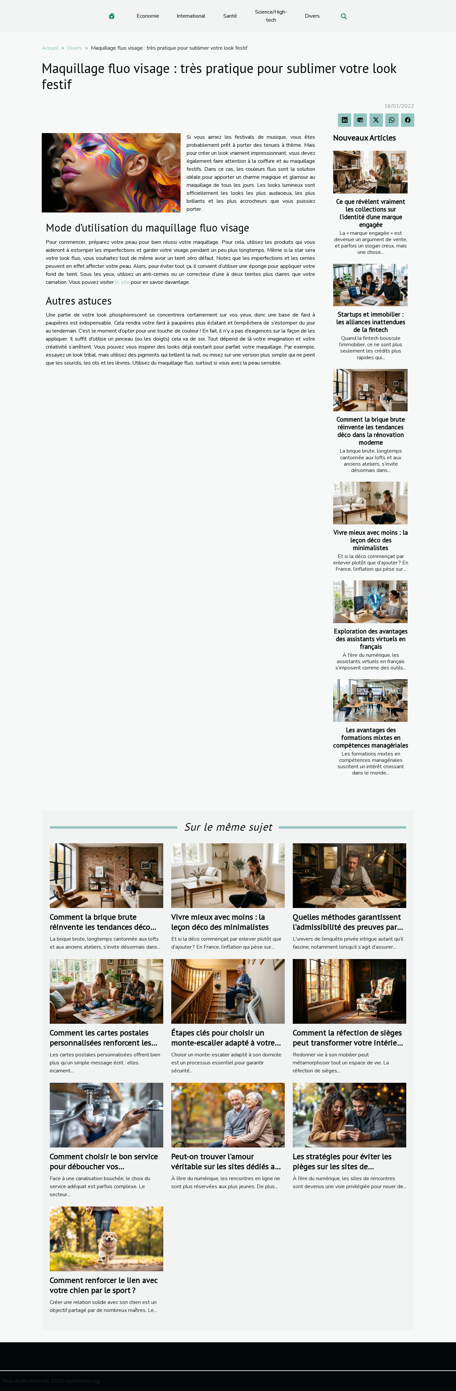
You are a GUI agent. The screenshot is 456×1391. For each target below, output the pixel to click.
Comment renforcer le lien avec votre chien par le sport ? (104, 1285)
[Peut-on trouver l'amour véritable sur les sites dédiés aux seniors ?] (228, 1114)
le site (122, 282)
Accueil (50, 48)
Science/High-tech (271, 16)
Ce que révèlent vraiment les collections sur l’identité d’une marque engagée (370, 212)
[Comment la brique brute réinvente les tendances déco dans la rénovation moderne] (370, 390)
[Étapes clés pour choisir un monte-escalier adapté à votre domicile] (228, 991)
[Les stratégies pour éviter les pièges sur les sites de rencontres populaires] (349, 1114)
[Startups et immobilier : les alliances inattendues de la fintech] (370, 285)
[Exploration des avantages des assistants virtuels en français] (370, 601)
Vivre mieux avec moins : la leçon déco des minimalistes (370, 540)
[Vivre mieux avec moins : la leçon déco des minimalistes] (370, 503)
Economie (148, 16)
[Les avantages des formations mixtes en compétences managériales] (370, 700)
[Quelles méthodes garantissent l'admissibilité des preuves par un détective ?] (349, 875)
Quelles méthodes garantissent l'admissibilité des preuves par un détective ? (347, 927)
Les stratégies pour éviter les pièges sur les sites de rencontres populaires (342, 1166)
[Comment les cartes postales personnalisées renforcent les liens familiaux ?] (106, 991)
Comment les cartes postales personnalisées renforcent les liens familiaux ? (100, 1042)
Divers (312, 16)
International (191, 16)
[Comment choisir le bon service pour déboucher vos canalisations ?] (106, 1114)
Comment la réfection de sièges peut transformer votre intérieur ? (348, 1042)
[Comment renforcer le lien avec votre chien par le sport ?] (106, 1238)
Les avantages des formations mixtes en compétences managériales (370, 737)
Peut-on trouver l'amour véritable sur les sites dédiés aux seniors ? (227, 1166)
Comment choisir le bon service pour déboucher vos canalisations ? (104, 1166)
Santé (230, 16)
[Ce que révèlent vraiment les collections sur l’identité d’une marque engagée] (370, 172)
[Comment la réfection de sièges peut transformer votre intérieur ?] (349, 991)
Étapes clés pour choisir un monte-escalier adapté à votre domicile (223, 1042)
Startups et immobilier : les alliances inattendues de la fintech (370, 322)
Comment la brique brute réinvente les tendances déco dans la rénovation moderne (370, 430)
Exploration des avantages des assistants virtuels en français (371, 638)
